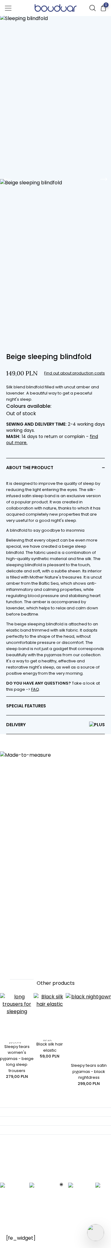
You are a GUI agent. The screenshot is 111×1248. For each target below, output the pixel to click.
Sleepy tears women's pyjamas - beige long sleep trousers (17, 1059)
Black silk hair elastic (49, 1047)
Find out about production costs (74, 373)
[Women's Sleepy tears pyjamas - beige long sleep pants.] (17, 1018)
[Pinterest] (79, 1189)
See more (22, 975)
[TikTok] (103, 1189)
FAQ (35, 689)
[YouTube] (61, 1189)
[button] (55, 467)
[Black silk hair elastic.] (50, 1017)
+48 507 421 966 (33, 1173)
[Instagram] (42, 1189)
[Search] (92, 8)
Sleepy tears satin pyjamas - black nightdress (89, 1071)
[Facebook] (12, 1189)
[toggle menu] (8, 8)
